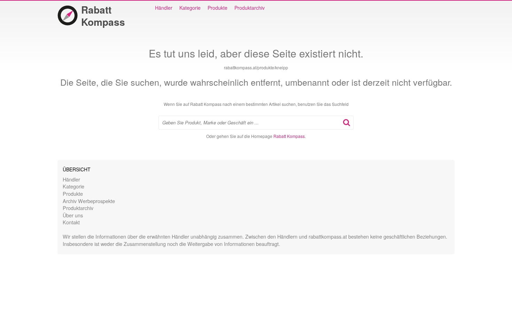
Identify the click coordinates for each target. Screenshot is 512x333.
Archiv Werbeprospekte (89, 200)
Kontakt (71, 222)
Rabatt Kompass (103, 15)
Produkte (217, 7)
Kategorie (190, 7)
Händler (163, 7)
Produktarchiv (249, 7)
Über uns (73, 215)
